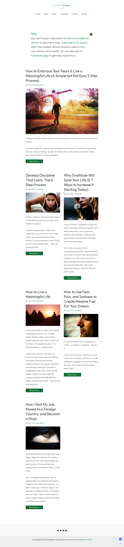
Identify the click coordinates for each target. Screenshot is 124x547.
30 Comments (76, 194)
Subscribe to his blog (73, 42)
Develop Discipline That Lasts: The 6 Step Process (40, 180)
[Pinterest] (63, 530)
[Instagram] (66, 530)
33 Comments (37, 301)
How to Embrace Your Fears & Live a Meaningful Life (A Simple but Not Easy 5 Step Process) (61, 76)
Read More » (34, 161)
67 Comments (37, 423)
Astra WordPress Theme (82, 539)
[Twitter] (60, 530)
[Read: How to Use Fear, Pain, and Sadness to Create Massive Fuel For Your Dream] (81, 325)
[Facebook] (58, 530)
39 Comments (37, 85)
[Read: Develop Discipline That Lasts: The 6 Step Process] (43, 202)
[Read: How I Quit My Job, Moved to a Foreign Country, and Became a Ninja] (43, 438)
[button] (88, 14)
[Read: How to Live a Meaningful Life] (43, 315)
